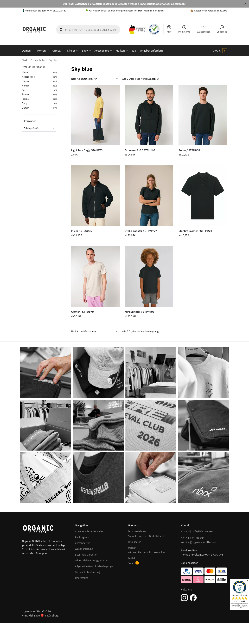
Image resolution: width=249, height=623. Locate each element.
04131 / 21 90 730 (193, 538)
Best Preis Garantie (86, 554)
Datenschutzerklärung (87, 572)
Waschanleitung (84, 548)
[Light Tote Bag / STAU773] (95, 115)
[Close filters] (58, 67)
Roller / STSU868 (189, 150)
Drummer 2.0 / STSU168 (140, 150)
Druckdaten (134, 542)
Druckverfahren (137, 531)
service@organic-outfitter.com (199, 542)
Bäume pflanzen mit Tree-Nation (146, 552)
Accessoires (28, 76)
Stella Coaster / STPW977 (141, 231)
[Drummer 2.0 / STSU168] (149, 115)
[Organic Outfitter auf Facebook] (193, 597)
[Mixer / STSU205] (95, 195)
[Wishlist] (114, 89)
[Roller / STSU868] (202, 115)
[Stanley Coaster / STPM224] (202, 195)
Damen (25, 107)
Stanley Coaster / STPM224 (195, 231)
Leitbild (132, 558)
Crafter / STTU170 (82, 311)
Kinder (25, 85)
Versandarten (82, 543)
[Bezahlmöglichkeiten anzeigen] (204, 575)
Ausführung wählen (95, 162)
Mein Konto (184, 31)
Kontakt (185, 531)
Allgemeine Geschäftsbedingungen (94, 566)
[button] (220, 50)
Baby (24, 103)
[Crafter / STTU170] (95, 276)
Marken (132, 547)
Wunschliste (203, 31)
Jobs (130, 563)
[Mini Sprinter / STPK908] (149, 276)
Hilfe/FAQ (197, 531)
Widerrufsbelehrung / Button (91, 560)
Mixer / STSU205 (81, 231)
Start (24, 60)
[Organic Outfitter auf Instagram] (184, 597)
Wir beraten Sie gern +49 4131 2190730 (45, 10)
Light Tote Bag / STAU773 (87, 150)
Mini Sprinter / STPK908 (139, 311)
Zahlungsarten (83, 537)
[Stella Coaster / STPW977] (149, 195)
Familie (26, 98)
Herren (25, 72)
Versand (209, 531)
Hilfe (169, 31)
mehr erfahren (149, 323)
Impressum (81, 578)
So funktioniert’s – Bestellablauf (146, 536)
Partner (26, 94)
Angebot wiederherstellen (89, 531)
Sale (24, 90)
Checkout (222, 31)
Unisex (25, 81)
